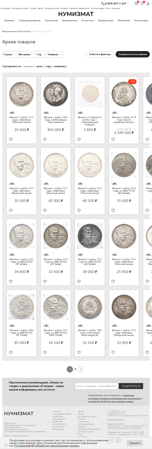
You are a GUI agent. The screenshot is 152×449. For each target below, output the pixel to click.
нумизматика (59, 419)
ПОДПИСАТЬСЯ (131, 386)
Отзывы (33, 8)
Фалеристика (105, 20)
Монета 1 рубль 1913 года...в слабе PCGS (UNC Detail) (56, 332)
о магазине (83, 421)
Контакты (116, 8)
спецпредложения (62, 414)
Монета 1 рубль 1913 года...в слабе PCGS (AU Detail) (90, 262)
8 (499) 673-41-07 (116, 413)
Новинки (9, 20)
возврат (82, 426)
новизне (28, 66)
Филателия (124, 20)
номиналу (59, 66)
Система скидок (98, 8)
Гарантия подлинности (79, 8)
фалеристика (59, 424)
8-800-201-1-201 (116, 3)
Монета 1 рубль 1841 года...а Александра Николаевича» (56, 120)
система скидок (86, 431)
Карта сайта (10, 423)
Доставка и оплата (20, 8)
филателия (58, 426)
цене (39, 66)
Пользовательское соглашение (20, 425)
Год (39, 54)
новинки (57, 411)
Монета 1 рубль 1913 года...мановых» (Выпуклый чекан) (22, 191)
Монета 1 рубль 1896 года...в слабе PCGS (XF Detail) (22, 332)
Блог (108, 8)
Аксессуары (141, 20)
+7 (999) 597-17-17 (117, 411)
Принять (134, 443)
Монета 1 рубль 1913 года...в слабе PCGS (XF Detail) (56, 262)
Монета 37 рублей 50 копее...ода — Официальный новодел (90, 121)
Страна (8, 54)
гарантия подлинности (89, 429)
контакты (82, 436)
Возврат (64, 8)
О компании (5, 8)
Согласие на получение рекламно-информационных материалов (25, 430)
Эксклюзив (51, 20)
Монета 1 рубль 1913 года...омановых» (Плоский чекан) (22, 120)
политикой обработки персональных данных (110, 401)
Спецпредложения (29, 20)
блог (80, 434)
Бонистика (88, 20)
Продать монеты (52, 8)
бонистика (58, 421)
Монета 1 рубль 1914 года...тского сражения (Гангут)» (124, 120)
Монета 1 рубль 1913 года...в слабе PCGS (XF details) (22, 262)
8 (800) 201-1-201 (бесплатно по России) (128, 415)
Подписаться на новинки (133, 54)
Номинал (53, 54)
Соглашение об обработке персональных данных (46, 445)
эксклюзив (58, 416)
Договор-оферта (13, 427)
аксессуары (58, 429)
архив (81, 411)
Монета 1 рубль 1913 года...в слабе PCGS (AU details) (124, 191)
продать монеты (86, 424)
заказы (81, 414)
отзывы (81, 419)
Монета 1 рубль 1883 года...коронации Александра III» (90, 332)
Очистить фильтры (100, 54)
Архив (40, 8)
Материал (24, 54)
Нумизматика (69, 20)
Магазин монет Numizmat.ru (16, 31)
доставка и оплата (87, 416)
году (48, 66)
